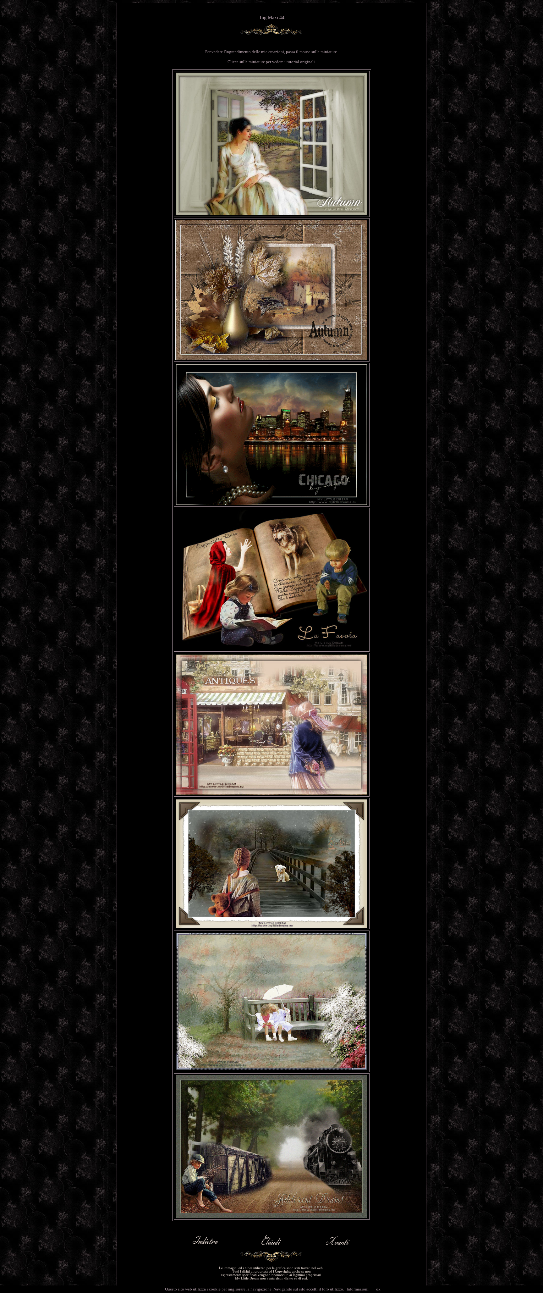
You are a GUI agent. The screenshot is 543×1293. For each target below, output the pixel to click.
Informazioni (358, 1289)
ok (378, 1289)
